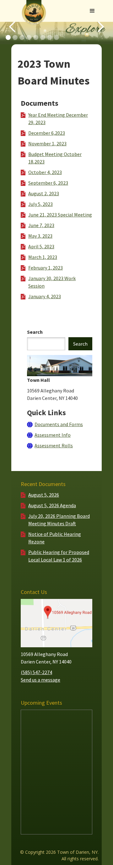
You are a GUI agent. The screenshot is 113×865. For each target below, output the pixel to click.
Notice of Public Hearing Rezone (54, 538)
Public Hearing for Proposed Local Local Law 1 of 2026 (58, 556)
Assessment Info (53, 435)
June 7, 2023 (41, 225)
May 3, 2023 (40, 236)
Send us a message (40, 680)
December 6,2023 (46, 133)
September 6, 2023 (48, 183)
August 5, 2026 (43, 495)
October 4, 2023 (45, 172)
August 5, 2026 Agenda (52, 505)
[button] (92, 11)
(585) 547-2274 (36, 672)
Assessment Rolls (54, 445)
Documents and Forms (59, 424)
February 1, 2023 (45, 268)
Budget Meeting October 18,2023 (55, 158)
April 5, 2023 (41, 246)
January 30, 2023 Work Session (52, 282)
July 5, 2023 (40, 204)
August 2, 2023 (43, 193)
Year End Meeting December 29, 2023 (58, 118)
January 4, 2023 (44, 296)
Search (35, 332)
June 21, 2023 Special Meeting (60, 214)
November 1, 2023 (47, 143)
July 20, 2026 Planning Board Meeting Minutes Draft (59, 520)
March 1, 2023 (42, 257)
